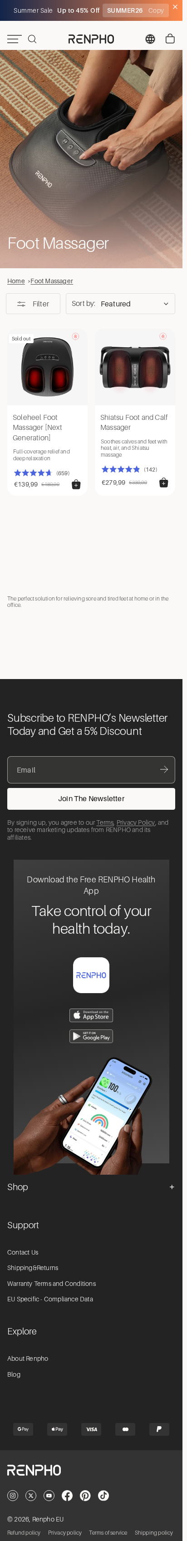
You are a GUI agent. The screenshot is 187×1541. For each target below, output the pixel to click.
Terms (104, 822)
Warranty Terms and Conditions (51, 1283)
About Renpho (27, 1358)
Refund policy (24, 1533)
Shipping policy (154, 1533)
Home (16, 281)
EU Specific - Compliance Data (50, 1299)
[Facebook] (67, 1495)
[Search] (32, 39)
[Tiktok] (103, 1495)
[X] (30, 1495)
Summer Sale (34, 10)
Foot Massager (51, 281)
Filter (41, 304)
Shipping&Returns (32, 1267)
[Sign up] (91, 799)
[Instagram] (12, 1495)
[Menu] (14, 39)
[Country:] (150, 39)
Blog (13, 1374)
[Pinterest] (85, 1495)
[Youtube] (49, 1495)
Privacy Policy (136, 822)
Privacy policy (65, 1533)
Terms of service (108, 1533)
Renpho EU (48, 1519)
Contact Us (22, 1252)
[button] (120, 303)
